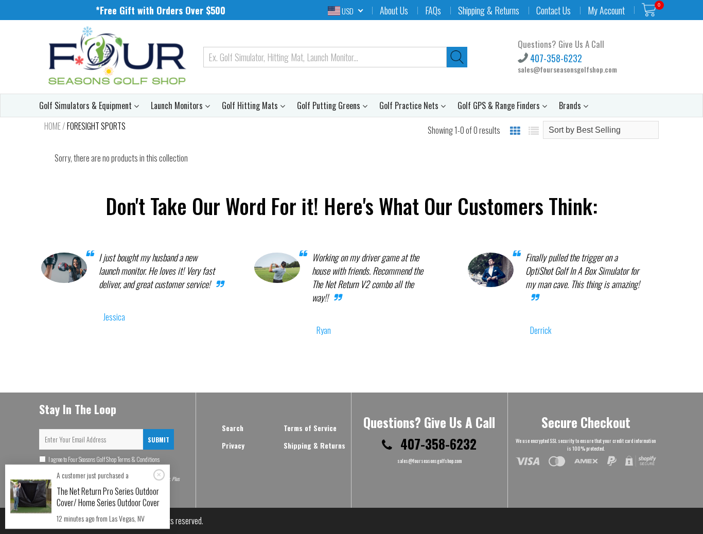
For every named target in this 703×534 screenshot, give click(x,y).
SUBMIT (158, 439)
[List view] (533, 130)
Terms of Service (310, 427)
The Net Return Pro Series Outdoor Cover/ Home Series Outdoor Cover (108, 497)
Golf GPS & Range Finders (500, 105)
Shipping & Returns (488, 10)
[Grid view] (515, 130)
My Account (606, 10)
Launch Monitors (178, 105)
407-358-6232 (555, 58)
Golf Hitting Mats (251, 105)
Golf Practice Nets (410, 105)
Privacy (233, 445)
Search (232, 427)
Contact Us (553, 10)
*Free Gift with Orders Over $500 (160, 10)
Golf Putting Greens (329, 105)
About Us (394, 10)
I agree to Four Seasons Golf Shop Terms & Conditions (99, 463)
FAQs (433, 10)
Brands (571, 105)
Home (52, 126)
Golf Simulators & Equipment (86, 105)
